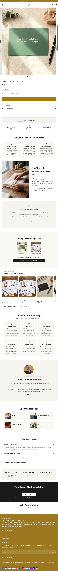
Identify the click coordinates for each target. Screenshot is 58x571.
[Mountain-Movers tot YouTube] (12, 531)
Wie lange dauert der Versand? (12, 453)
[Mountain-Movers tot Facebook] (3, 531)
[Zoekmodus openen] (52, 5)
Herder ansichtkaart (22, 253)
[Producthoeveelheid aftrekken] (3, 89)
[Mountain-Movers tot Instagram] (5, 531)
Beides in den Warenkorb (29, 260)
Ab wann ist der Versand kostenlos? (14, 458)
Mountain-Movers (17, 562)
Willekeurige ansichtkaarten (36, 253)
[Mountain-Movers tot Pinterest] (7, 531)
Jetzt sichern (29, 494)
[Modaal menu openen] (2, 5)
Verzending (10, 114)
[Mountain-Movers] (29, 5)
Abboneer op (52, 552)
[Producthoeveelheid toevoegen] (7, 89)
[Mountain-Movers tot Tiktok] (9, 531)
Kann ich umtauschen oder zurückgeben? (15, 462)
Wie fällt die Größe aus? (10, 444)
